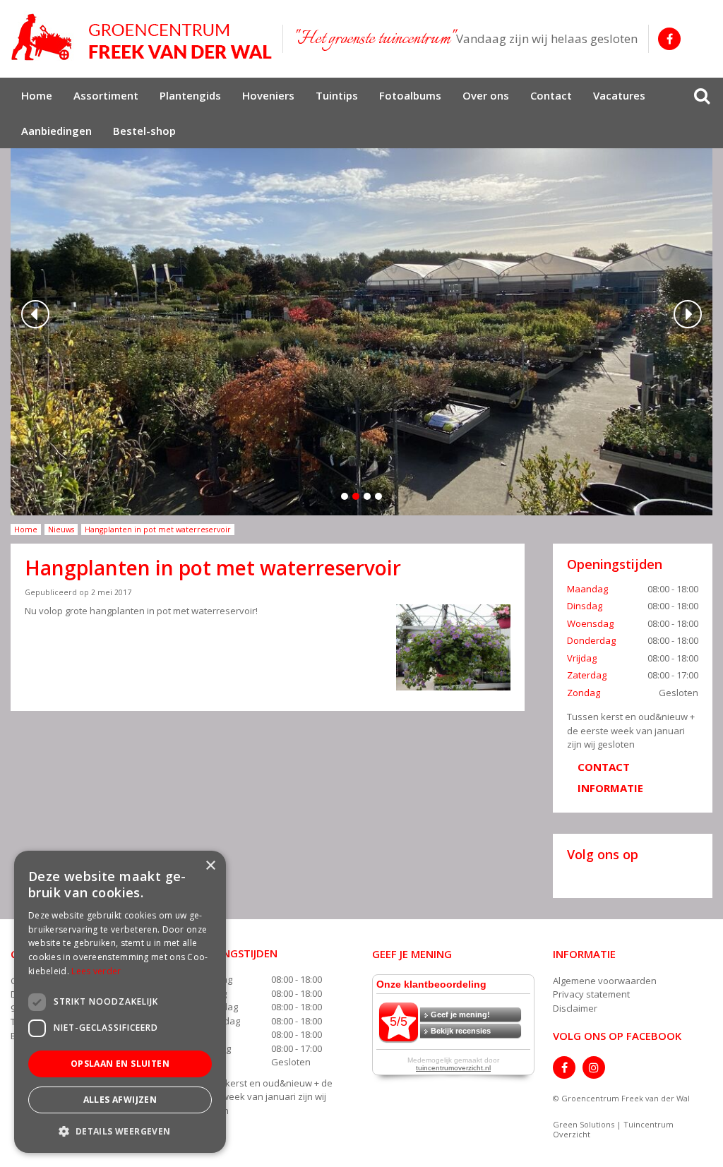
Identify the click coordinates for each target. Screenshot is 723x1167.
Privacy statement (591, 994)
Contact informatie (610, 777)
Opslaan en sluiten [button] (120, 1064)
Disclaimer (575, 1008)
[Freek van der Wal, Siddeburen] (141, 37)
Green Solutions (583, 1124)
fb (669, 39)
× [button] (210, 866)
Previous (35, 314)
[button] (120, 1131)
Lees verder (96, 971)
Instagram (593, 1067)
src (701, 95)
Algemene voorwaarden (605, 980)
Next (688, 314)
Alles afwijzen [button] (120, 1100)
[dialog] (120, 1002)
